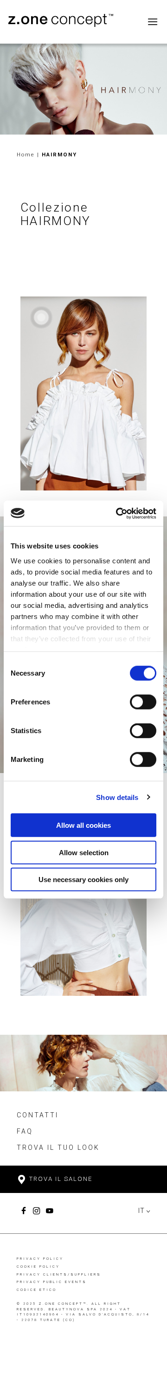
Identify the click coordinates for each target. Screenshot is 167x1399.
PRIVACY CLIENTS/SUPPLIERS (59, 1274)
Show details (117, 797)
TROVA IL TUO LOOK (58, 1147)
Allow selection (84, 852)
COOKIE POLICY (38, 1266)
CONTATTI (37, 1115)
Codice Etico (37, 1290)
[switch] (143, 702)
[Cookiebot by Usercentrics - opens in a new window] (117, 513)
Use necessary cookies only (83, 879)
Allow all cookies (83, 825)
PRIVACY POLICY (40, 1259)
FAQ (25, 1131)
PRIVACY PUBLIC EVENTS (52, 1282)
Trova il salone (59, 1178)
